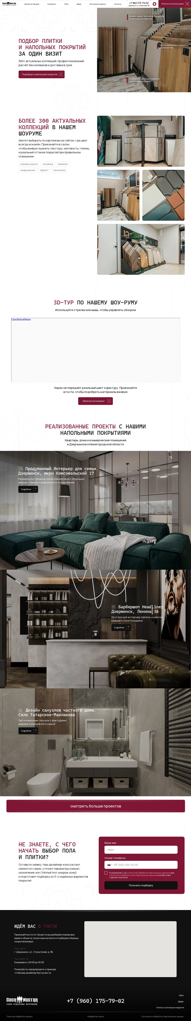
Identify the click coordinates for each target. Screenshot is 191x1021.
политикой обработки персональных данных (148, 872)
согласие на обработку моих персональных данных (132, 875)
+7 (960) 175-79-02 (95, 1001)
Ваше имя (110, 842)
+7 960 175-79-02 (139, 3)
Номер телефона (114, 858)
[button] (174, 4)
